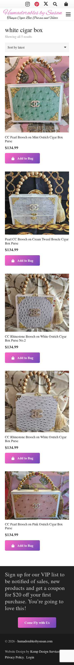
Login (30, 657)
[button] (55, 4)
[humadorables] (32, 14)
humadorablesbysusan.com (34, 641)
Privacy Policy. (14, 657)
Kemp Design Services (45, 651)
